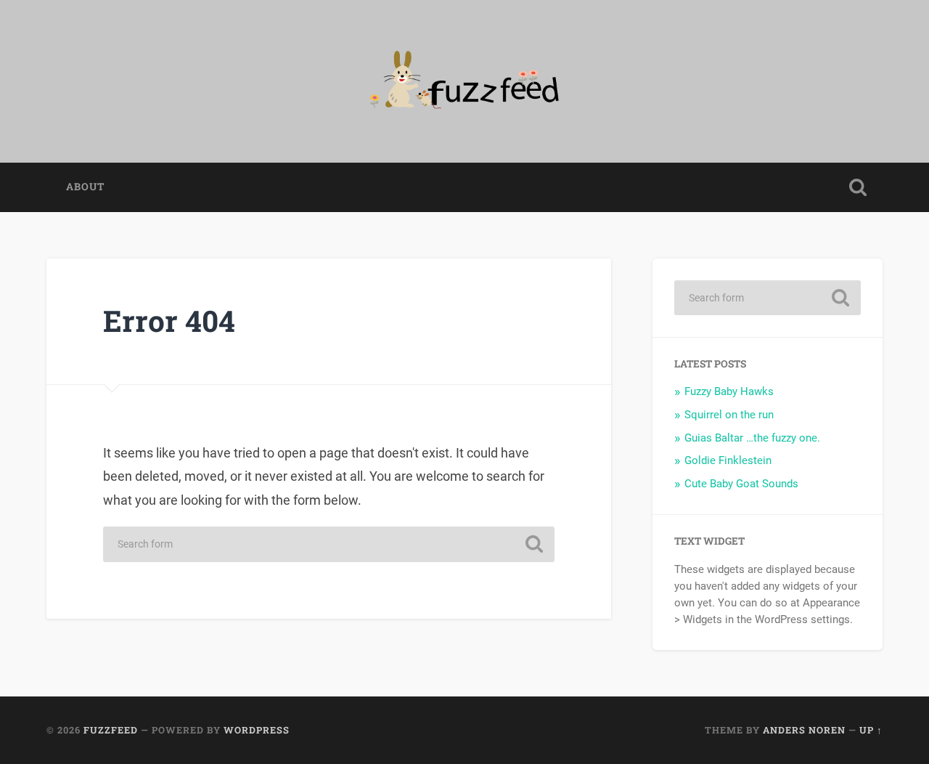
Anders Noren (804, 730)
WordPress (257, 730)
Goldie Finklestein (728, 460)
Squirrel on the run (729, 414)
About (85, 186)
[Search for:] (328, 544)
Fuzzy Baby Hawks (729, 391)
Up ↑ (871, 730)
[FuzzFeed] (464, 81)
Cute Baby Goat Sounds (741, 483)
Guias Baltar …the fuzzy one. (752, 437)
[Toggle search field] (858, 187)
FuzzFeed (110, 730)
